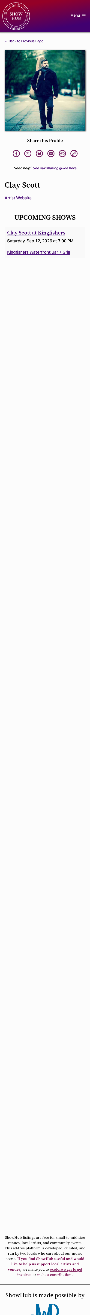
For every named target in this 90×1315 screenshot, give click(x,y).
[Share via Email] (62, 153)
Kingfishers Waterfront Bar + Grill (38, 252)
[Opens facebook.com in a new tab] (16, 153)
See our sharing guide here (55, 168)
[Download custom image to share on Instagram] (51, 153)
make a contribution (54, 1274)
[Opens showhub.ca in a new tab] (39, 153)
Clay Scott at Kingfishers (36, 232)
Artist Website (18, 198)
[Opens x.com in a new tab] (28, 153)
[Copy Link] (74, 153)
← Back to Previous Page (24, 41)
